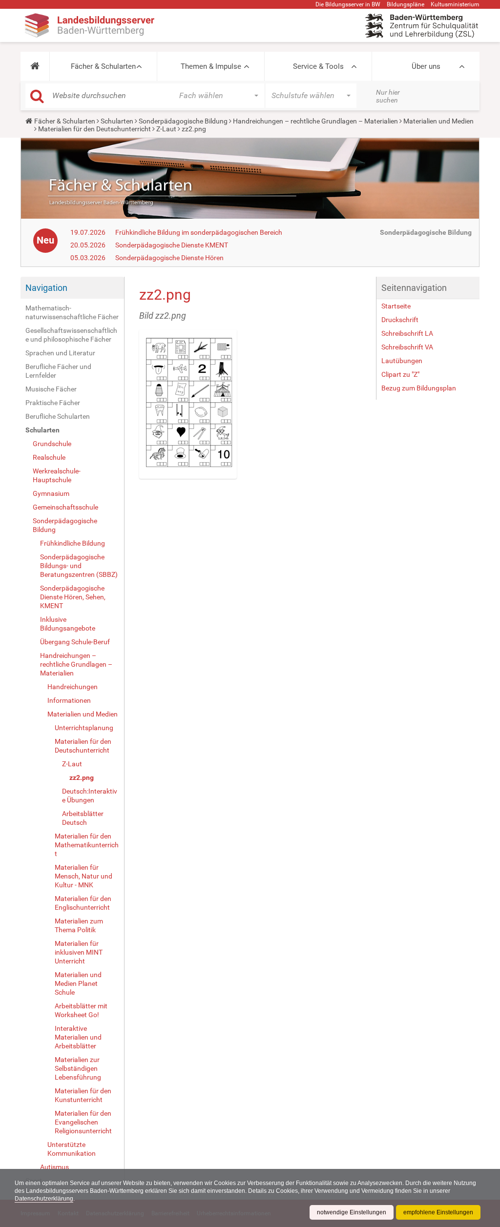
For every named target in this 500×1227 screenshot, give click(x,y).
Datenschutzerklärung (44, 1198)
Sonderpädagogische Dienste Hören (169, 258)
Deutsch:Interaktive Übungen (89, 795)
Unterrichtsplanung (84, 728)
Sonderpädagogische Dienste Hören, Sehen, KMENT (72, 597)
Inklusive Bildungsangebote (67, 623)
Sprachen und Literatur (60, 353)
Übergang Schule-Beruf (75, 642)
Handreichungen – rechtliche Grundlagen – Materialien (315, 121)
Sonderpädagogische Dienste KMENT (171, 245)
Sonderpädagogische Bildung (183, 121)
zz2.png (81, 777)
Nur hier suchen (388, 96)
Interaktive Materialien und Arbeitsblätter (78, 1037)
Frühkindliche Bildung (72, 543)
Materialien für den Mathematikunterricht (87, 845)
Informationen (69, 700)
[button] (35, 66)
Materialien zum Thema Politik (79, 925)
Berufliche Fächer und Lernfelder (58, 371)
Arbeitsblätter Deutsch (83, 818)
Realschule (49, 457)
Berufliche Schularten (57, 416)
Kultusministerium (455, 4)
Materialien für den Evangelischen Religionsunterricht (83, 1122)
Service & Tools (318, 66)
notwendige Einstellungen (351, 1212)
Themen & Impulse (211, 66)
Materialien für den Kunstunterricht (83, 1095)
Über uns (426, 66)
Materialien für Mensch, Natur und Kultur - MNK (83, 876)
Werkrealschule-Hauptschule (57, 475)
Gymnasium (51, 493)
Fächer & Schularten (103, 66)
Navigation (46, 288)
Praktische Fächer (52, 403)
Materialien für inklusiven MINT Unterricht (79, 952)
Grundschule (52, 444)
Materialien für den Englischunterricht (83, 903)
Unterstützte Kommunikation (71, 1149)
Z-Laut (166, 129)
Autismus (54, 1167)
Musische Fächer (51, 389)
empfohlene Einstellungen (438, 1212)
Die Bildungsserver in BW (347, 4)
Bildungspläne (405, 4)
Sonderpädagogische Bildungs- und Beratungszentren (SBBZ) (79, 565)
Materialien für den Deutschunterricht (94, 129)
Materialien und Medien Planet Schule (78, 983)
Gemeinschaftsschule (65, 507)
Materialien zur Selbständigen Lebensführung (78, 1068)
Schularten (117, 121)
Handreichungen (72, 687)
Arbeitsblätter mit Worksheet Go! (81, 1010)
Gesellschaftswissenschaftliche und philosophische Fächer (71, 335)
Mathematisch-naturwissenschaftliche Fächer (72, 312)
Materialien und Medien (438, 121)
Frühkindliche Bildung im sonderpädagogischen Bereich (198, 232)
